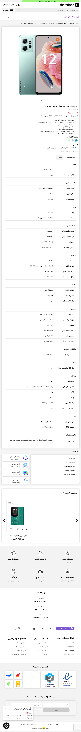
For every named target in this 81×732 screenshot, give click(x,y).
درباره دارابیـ (70, 646)
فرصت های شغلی (69, 654)
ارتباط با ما (71, 642)
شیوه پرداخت (44, 646)
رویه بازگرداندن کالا (69, 466)
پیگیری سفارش (43, 654)
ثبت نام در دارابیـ (8, 5)
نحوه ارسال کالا (70, 462)
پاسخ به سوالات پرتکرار (19, 650)
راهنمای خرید (71, 458)
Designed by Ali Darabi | (40, 728)
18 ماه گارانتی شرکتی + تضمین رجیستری (60, 148)
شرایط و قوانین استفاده (19, 654)
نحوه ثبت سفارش (43, 643)
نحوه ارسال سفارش (42, 650)
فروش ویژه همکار (69, 650)
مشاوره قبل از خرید (69, 474)
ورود (15, 5)
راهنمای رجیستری (70, 470)
